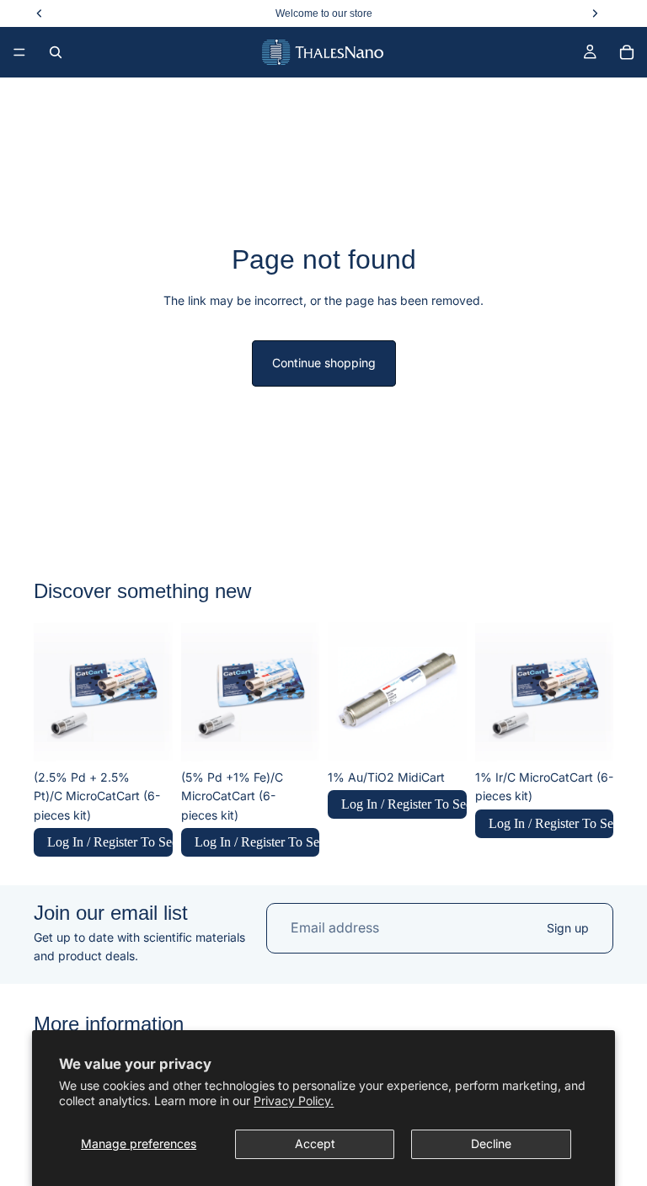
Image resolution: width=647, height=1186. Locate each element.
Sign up (568, 928)
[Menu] (19, 52)
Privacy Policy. (294, 1100)
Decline (491, 1143)
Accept (315, 1143)
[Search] (55, 52)
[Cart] (626, 52)
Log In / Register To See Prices (110, 842)
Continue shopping (324, 362)
